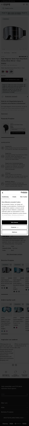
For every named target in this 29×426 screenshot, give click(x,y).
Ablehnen (14, 232)
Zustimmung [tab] (5, 196)
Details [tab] (14, 196)
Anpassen (13, 227)
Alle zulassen (14, 222)
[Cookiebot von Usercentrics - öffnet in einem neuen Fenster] (20, 193)
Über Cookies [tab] (23, 196)
